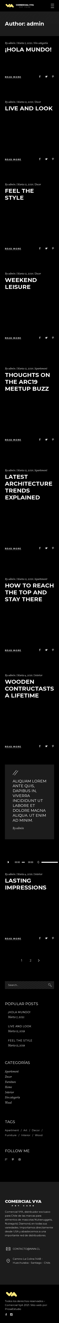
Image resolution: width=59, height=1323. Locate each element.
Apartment (12, 1130)
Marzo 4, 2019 (24, 675)
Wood (8, 1103)
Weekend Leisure (21, 283)
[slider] (46, 862)
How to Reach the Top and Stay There (29, 592)
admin (11, 43)
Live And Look (29, 108)
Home (8, 1087)
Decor (38, 102)
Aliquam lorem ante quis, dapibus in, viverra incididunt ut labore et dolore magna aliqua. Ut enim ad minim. (29, 801)
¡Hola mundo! (28, 49)
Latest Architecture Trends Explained (28, 487)
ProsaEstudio (13, 1309)
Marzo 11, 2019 (25, 102)
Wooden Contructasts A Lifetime (29, 688)
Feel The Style (19, 194)
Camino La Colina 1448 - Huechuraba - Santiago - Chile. (32, 1260)
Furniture (10, 1082)
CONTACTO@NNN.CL (26, 1248)
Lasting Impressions (25, 884)
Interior (38, 675)
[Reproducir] (8, 862)
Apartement (41, 368)
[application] (29, 862)
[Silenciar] (38, 862)
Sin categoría (41, 43)
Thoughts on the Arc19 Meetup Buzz (27, 381)
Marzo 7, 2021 (24, 43)
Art (25, 1130)
